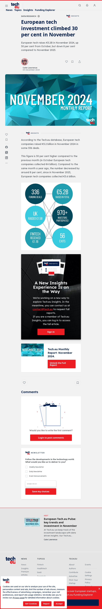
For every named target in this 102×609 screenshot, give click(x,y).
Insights (28, 10)
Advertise (73, 576)
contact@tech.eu (43, 309)
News (9, 10)
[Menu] (6, 6)
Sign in (51, 331)
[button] (51, 216)
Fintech (40, 564)
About (71, 564)
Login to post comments (51, 437)
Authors (72, 568)
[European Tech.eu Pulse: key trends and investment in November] (32, 522)
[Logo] (16, 5)
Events (88, 564)
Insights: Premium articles (25, 571)
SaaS (39, 572)
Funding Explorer (45, 10)
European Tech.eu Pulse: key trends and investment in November (60, 522)
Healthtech (42, 568)
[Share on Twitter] (6, 152)
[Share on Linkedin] (6, 157)
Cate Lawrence (50, 539)
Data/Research (28, 16)
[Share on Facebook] (6, 147)
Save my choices (40, 491)
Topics (18, 10)
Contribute (73, 572)
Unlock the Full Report (58, 364)
